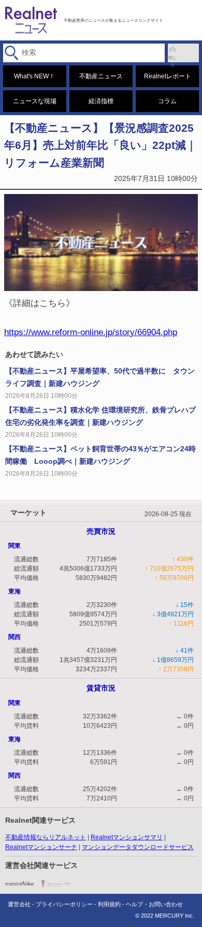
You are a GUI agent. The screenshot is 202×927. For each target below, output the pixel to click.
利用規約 (109, 904)
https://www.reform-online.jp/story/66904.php (90, 332)
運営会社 (19, 904)
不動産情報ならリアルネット (45, 837)
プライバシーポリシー (64, 904)
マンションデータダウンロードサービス (138, 847)
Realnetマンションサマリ (127, 837)
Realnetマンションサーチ (41, 847)
